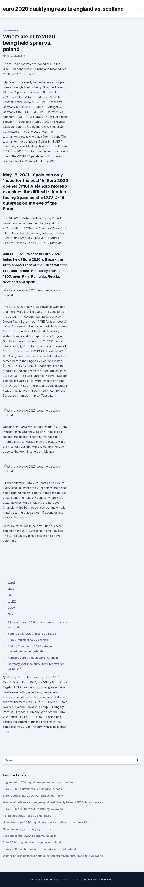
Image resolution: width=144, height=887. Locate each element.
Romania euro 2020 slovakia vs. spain (33, 657)
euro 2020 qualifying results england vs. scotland (63, 9)
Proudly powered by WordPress (50, 879)
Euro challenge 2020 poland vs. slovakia (30, 835)
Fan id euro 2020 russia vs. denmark (27, 815)
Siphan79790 (11, 30)
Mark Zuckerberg (14, 55)
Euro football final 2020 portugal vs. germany (33, 795)
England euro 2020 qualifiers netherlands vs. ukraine (38, 782)
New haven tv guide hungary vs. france (28, 829)
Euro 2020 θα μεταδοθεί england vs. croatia (32, 789)
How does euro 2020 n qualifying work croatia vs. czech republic (46, 822)
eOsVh (12, 607)
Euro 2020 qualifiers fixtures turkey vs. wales (33, 809)
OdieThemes (104, 879)
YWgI (11, 582)
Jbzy (11, 588)
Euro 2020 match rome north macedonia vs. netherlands (40, 849)
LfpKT (12, 601)
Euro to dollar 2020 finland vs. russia (32, 633)
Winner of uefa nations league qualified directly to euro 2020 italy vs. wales (53, 802)
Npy (10, 614)
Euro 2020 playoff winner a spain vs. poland (32, 842)
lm (9, 595)
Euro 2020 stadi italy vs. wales (28, 640)
